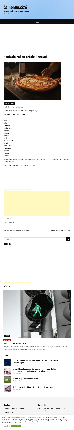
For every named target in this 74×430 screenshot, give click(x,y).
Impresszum (9, 412)
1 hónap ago (17, 365)
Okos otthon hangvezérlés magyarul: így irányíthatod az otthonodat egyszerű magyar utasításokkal (35, 370)
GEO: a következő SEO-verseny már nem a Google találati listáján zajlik (35, 361)
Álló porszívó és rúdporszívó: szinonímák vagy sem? (33, 387)
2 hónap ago (17, 373)
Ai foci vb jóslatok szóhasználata (26, 378)
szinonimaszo (11, 222)
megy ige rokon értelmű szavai (17, 230)
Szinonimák (7, 218)
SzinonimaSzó (15, 7)
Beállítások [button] (6, 426)
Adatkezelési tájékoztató (15, 409)
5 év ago (7, 335)
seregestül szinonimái (60, 230)
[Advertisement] (37, 37)
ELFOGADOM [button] (16, 426)
